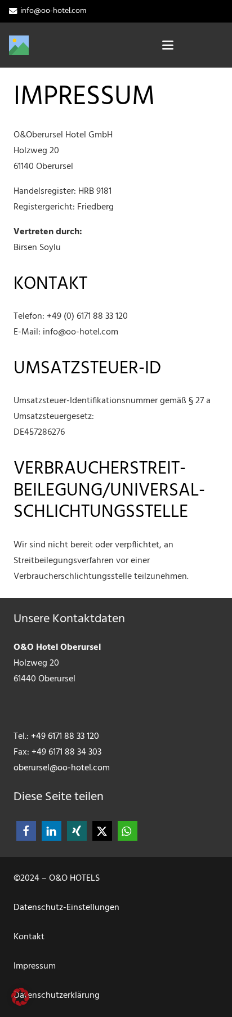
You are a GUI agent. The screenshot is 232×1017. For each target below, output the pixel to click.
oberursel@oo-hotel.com (62, 768)
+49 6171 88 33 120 (65, 736)
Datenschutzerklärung (57, 995)
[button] (168, 45)
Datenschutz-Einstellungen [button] (66, 907)
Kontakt (29, 937)
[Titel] (19, 45)
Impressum (35, 966)
